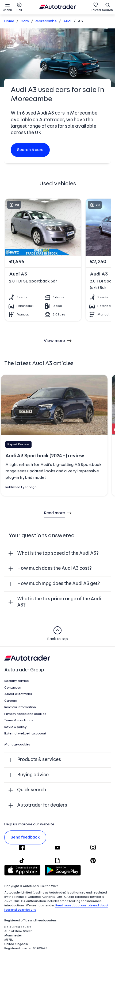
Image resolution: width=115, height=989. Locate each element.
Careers (10, 701)
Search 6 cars (30, 150)
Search (107, 10)
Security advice (16, 681)
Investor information (20, 707)
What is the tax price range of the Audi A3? (59, 602)
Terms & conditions (18, 720)
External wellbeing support (25, 733)
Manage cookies (17, 744)
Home (9, 21)
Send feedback (25, 837)
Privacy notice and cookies (25, 714)
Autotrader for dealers (42, 805)
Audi (67, 21)
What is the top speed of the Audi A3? (58, 553)
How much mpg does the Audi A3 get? (58, 583)
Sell (19, 10)
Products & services (39, 759)
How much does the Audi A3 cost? (54, 568)
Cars (25, 21)
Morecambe (46, 21)
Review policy (15, 727)
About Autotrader (18, 694)
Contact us (12, 687)
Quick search (31, 790)
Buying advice (33, 775)
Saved (96, 10)
